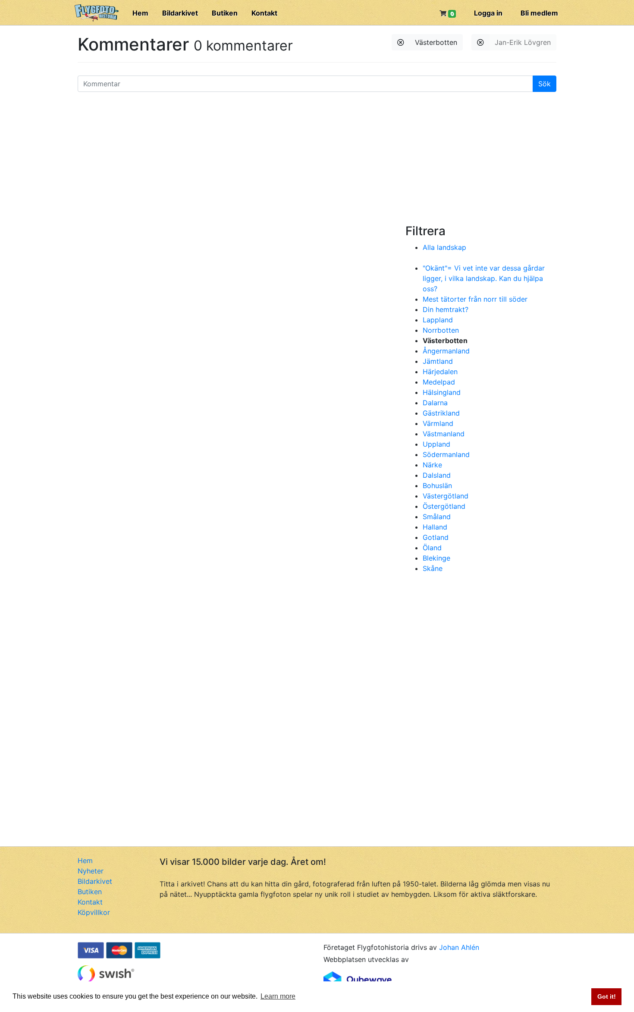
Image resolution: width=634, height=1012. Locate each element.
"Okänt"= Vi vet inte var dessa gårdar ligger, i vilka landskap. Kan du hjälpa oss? (484, 278)
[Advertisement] (317, 159)
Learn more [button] (278, 996)
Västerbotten (436, 42)
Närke (432, 464)
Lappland (438, 319)
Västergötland (445, 496)
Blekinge (436, 558)
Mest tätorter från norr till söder (475, 299)
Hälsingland (442, 392)
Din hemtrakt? (445, 309)
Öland (432, 547)
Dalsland (437, 475)
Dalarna (435, 402)
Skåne (433, 568)
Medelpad (439, 382)
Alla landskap (444, 247)
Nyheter (91, 871)
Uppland (436, 444)
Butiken (225, 13)
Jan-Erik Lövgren (523, 42)
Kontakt (264, 13)
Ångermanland (446, 351)
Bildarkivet (180, 13)
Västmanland (444, 433)
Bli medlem (539, 13)
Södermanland (446, 454)
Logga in (488, 13)
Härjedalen (440, 371)
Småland (437, 516)
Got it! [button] (606, 996)
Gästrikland (441, 413)
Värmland (438, 423)
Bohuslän (437, 485)
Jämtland (438, 361)
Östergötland (444, 506)
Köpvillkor (94, 912)
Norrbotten (441, 330)
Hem (140, 13)
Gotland (436, 537)
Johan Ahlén (459, 947)
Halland (435, 527)
